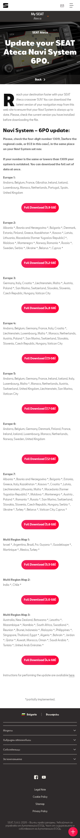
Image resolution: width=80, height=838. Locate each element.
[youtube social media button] (44, 777)
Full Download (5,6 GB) (40, 524)
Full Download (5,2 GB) (40, 262)
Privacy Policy (40, 811)
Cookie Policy (40, 796)
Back (38, 79)
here (71, 675)
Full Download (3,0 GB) (40, 599)
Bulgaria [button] (32, 714)
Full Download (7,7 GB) (40, 408)
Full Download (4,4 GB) (40, 660)
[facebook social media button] (36, 777)
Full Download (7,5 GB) (40, 358)
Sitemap (40, 804)
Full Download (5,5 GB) (40, 564)
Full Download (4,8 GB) (40, 308)
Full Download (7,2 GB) (40, 459)
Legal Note (40, 789)
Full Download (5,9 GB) (40, 207)
